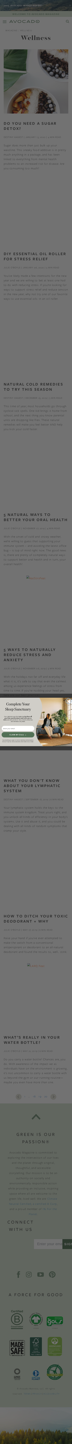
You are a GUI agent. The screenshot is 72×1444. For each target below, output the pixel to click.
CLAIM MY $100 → (18, 734)
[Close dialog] (68, 701)
